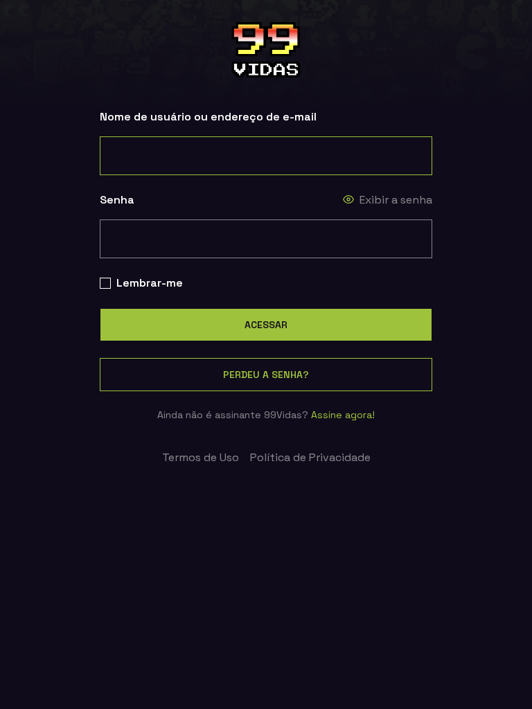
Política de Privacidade (310, 457)
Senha (117, 199)
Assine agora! (343, 415)
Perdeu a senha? (266, 374)
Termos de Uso (200, 457)
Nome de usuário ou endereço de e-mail (208, 116)
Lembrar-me (149, 283)
